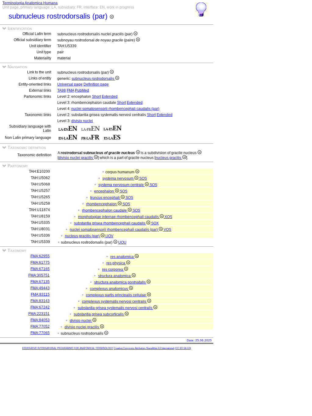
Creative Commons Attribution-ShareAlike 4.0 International (144, 348)
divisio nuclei (82, 121)
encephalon (104, 191)
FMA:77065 (40, 333)
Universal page (70, 84)
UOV (109, 236)
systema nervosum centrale (121, 185)
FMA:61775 (40, 262)
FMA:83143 (40, 301)
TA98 (61, 90)
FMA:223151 (39, 314)
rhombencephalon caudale (105, 210)
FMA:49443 (40, 288)
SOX (155, 223)
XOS (168, 217)
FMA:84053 (40, 320)
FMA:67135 (40, 282)
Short (96, 96)
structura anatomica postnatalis (120, 282)
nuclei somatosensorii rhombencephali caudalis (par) (115, 109)
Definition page (96, 84)
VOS (167, 229)
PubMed (82, 90)
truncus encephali (105, 198)
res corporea (113, 269)
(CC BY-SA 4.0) (183, 348)
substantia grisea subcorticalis (99, 314)
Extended (110, 96)
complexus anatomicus (109, 289)
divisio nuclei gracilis (76, 158)
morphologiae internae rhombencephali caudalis (119, 217)
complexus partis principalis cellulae (116, 295)
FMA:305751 (39, 275)
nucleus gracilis (168, 158)
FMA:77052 (40, 326)
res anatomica (122, 257)
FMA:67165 (40, 269)
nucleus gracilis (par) (83, 236)
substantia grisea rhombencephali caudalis (110, 223)
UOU (122, 242)
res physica (116, 263)
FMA (70, 90)
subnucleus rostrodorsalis (93, 78)
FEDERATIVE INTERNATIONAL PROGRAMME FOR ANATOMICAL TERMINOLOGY (67, 348)
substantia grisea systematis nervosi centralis (115, 308)
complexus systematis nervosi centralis (114, 301)
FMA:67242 (40, 307)
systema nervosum (118, 178)
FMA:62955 (40, 256)
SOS (143, 178)
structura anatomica (115, 276)
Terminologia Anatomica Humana (30, 3)
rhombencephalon (102, 204)
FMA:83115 (40, 294)
